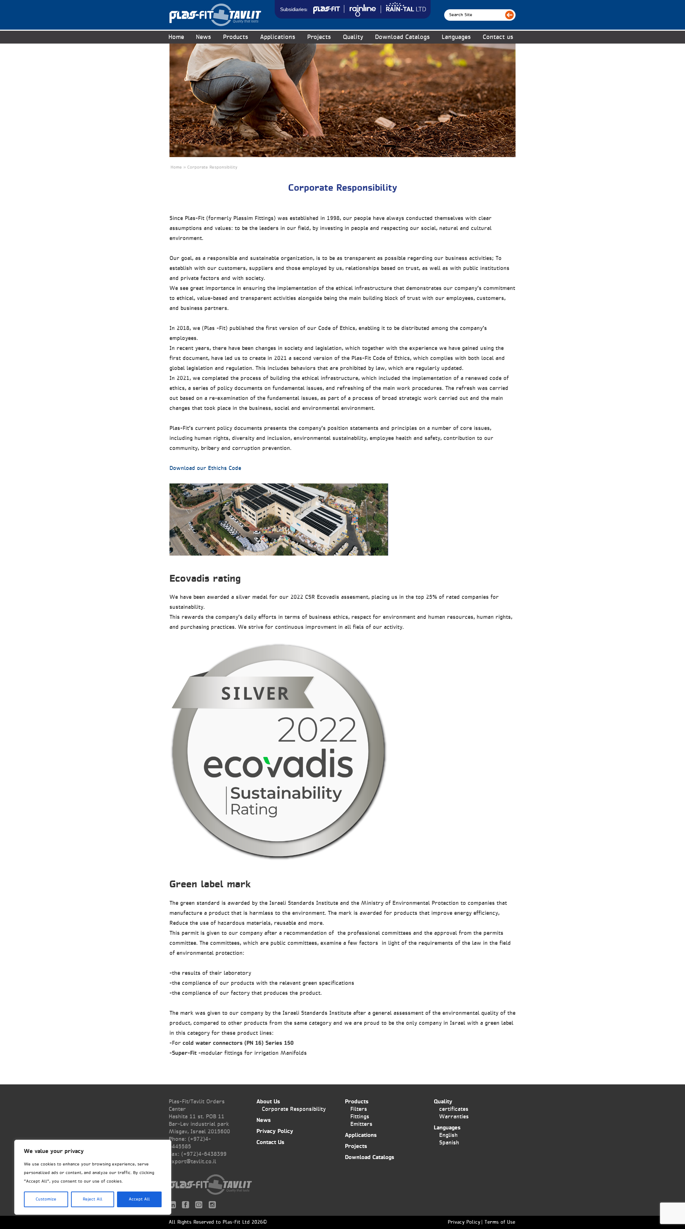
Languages (456, 37)
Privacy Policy (275, 1131)
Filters (358, 1109)
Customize (46, 1199)
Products (357, 1101)
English (448, 1135)
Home (176, 37)
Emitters (361, 1124)
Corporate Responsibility (294, 1109)
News (203, 37)
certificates (453, 1109)
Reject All (92, 1199)
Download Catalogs (402, 37)
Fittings (359, 1116)
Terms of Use (499, 1222)
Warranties (454, 1116)
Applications (277, 37)
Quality (353, 37)
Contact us (498, 37)
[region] (92, 1177)
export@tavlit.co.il (192, 1161)
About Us (268, 1101)
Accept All (139, 1199)
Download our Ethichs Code (205, 468)
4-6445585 (190, 1142)
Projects (319, 37)
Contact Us (270, 1142)
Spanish (449, 1143)
